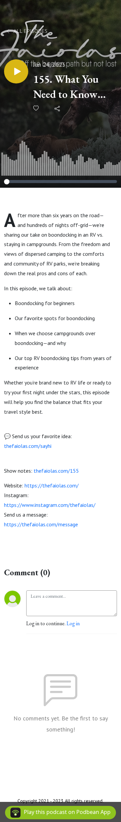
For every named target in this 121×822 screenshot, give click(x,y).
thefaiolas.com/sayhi (27, 446)
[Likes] (36, 108)
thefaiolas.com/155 (56, 470)
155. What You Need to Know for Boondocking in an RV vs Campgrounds (70, 87)
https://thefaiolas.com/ (52, 485)
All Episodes (29, 30)
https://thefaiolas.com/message (41, 524)
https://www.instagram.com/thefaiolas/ (49, 505)
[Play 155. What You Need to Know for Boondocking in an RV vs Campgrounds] (16, 71)
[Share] (58, 108)
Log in (73, 623)
